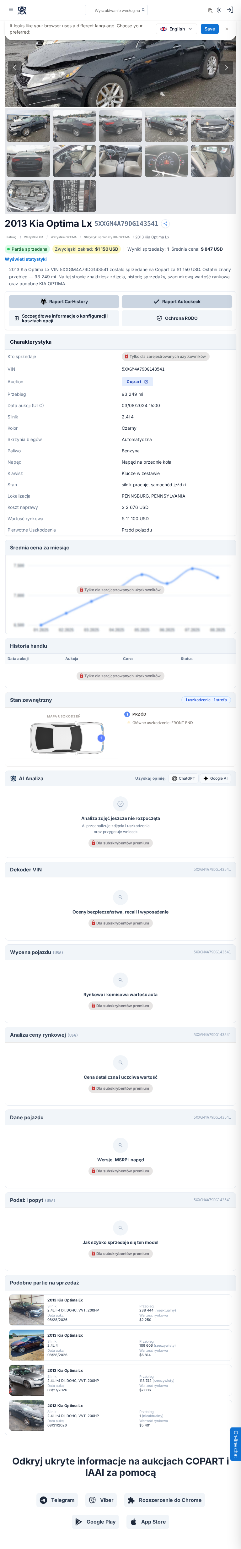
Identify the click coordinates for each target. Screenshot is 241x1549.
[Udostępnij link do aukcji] (165, 223)
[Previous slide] (15, 67)
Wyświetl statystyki (26, 259)
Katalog (12, 237)
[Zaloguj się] (230, 9)
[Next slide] (226, 67)
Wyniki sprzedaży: (148, 249)
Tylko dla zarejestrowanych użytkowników (168, 356)
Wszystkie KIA (33, 237)
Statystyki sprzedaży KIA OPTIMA (107, 237)
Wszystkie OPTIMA (64, 237)
